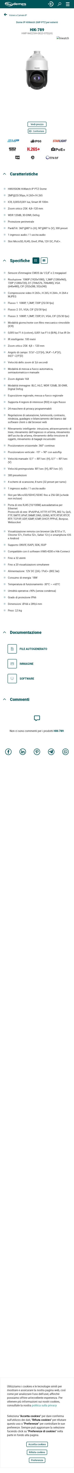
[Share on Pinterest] (37, 752)
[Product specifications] (44, 260)
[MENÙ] (68, 4)
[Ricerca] (59, 4)
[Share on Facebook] (8, 752)
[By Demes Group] (15, 4)
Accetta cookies (37, 1444)
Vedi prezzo (37, 124)
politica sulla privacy (44, 1405)
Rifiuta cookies (37, 1452)
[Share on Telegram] (51, 752)
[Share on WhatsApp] (65, 752)
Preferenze (37, 1460)
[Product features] (36, 260)
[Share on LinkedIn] (23, 752)
